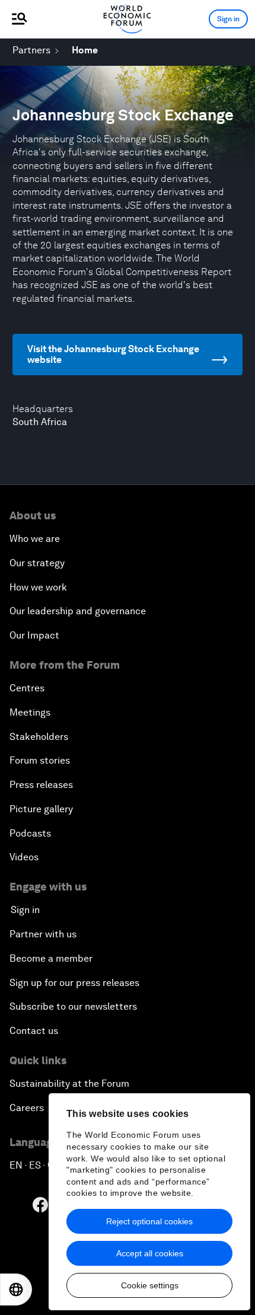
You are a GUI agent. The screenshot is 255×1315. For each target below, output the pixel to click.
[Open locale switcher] (16, 1289)
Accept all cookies (149, 1253)
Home (85, 50)
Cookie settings (150, 1285)
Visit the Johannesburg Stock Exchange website (113, 354)
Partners (31, 50)
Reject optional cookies (149, 1221)
